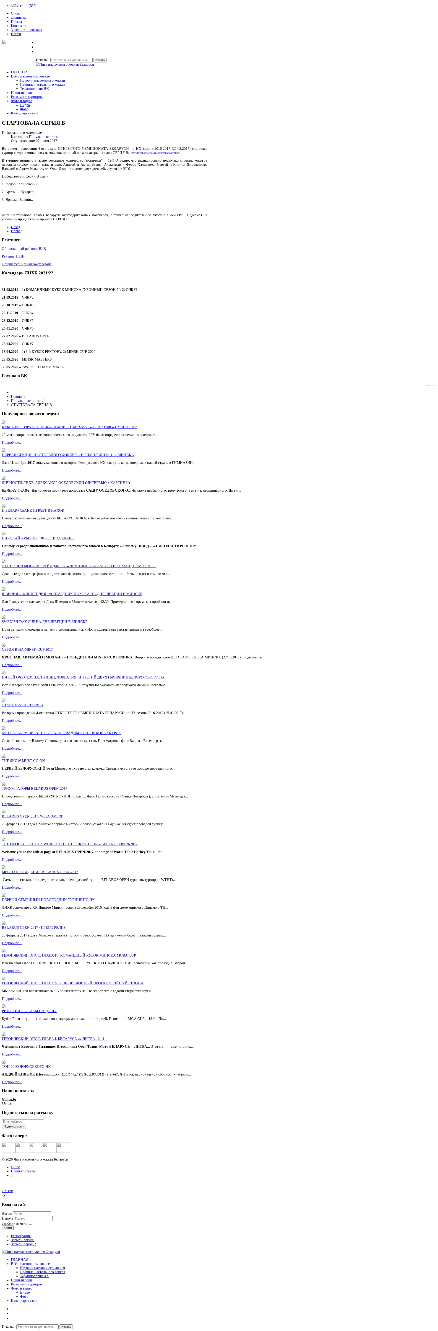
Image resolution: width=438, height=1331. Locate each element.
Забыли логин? (22, 1240)
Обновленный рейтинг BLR (24, 248)
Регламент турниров (27, 97)
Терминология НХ (34, 88)
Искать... (43, 60)
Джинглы (18, 17)
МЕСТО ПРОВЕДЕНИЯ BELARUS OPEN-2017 (40, 872)
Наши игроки (21, 93)
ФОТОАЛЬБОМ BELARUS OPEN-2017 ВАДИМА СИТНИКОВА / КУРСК (61, 733)
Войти (16, 34)
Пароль (8, 1218)
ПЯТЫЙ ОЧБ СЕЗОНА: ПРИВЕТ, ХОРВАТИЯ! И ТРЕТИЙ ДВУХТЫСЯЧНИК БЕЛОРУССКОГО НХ (83, 677)
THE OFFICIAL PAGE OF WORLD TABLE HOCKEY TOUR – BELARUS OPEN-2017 (70, 844)
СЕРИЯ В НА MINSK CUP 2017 (27, 649)
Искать (100, 60)
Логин (7, 1213)
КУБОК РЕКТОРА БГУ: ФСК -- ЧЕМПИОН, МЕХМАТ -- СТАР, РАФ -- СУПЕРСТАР (69, 427)
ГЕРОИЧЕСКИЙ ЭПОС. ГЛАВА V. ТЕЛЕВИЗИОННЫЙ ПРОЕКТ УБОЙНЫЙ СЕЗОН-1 (72, 983)
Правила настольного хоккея (42, 84)
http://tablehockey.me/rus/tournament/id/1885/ (155, 153)
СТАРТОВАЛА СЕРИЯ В (22, 705)
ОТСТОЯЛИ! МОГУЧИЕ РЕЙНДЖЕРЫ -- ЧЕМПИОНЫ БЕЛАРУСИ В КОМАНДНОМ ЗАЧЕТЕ (79, 566)
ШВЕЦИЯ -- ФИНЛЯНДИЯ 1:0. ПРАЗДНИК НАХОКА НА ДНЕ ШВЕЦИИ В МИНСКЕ (72, 594)
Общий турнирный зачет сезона (27, 264)
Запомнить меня (14, 1223)
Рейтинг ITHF (13, 256)
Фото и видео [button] (21, 101)
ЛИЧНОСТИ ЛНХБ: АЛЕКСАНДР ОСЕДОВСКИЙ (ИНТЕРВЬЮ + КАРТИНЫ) (66, 483)
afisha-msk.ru (431, 385)
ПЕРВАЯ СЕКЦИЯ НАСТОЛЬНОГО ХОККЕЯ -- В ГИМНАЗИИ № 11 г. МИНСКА (68, 455)
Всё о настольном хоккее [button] (30, 76)
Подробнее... (12, 442)
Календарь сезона (24, 113)
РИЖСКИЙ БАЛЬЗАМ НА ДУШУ (29, 1011)
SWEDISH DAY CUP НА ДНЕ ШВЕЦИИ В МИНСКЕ (45, 622)
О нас (15, 13)
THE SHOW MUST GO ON (23, 761)
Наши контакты (23, 1171)
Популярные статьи (44, 137)
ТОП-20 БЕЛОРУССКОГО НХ (26, 1066)
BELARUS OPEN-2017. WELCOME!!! (32, 816)
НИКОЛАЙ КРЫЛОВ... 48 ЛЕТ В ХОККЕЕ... (38, 538)
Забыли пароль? (23, 1244)
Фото (24, 109)
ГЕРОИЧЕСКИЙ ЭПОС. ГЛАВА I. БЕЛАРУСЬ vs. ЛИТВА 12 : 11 (54, 1039)
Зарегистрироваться (26, 30)
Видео (25, 105)
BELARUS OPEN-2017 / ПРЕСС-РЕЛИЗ (33, 927)
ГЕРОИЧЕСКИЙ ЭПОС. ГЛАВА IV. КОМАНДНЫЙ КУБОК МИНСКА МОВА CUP (69, 955)
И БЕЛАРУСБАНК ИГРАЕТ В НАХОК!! (34, 510)
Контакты (18, 26)
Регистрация (21, 1236)
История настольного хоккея (42, 80)
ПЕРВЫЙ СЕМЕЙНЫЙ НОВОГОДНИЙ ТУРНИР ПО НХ (48, 900)
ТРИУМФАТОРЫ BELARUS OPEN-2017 (34, 788)
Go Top (7, 1191)
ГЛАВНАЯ (20, 72)
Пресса (16, 21)
